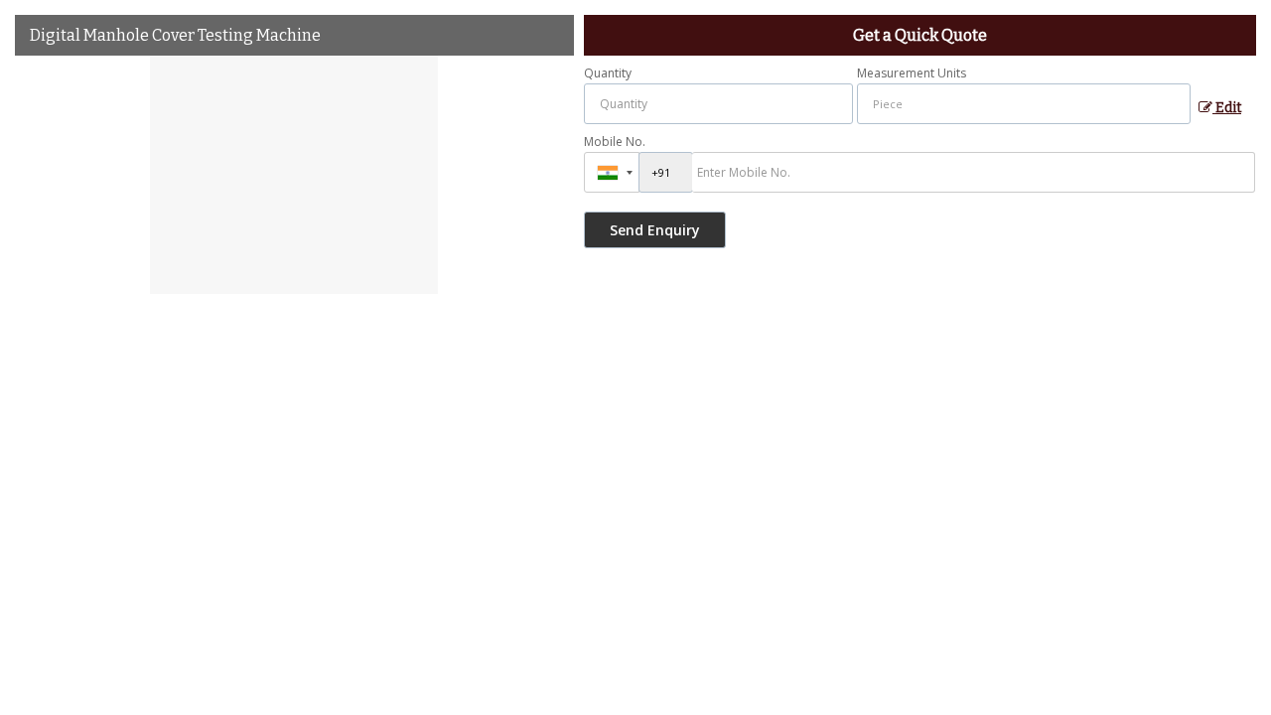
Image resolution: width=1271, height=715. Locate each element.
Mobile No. (614, 141)
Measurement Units (911, 73)
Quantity (608, 73)
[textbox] (1024, 103)
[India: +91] (611, 172)
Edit (1226, 107)
